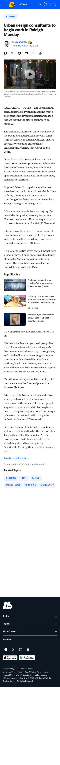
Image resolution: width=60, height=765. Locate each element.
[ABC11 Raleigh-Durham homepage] (12, 4)
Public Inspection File (42, 675)
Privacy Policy (8, 669)
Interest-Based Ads (24, 675)
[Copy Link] (40, 53)
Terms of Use (8, 675)
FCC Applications (10, 678)
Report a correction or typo (16, 458)
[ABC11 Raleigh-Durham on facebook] (6, 650)
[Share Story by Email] (33, 53)
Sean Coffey (21, 42)
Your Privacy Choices (25, 669)
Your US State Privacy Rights (36, 672)
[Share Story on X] (12, 53)
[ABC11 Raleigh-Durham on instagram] (21, 650)
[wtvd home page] (7, 605)
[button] (4, 4)
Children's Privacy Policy (13, 672)
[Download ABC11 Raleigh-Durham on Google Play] (27, 657)
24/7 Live (22, 4)
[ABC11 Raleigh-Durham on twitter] (13, 650)
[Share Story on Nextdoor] (26, 53)
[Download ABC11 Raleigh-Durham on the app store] (10, 657)
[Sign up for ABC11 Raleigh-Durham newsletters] (28, 650)
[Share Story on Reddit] (19, 53)
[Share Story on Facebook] (5, 53)
